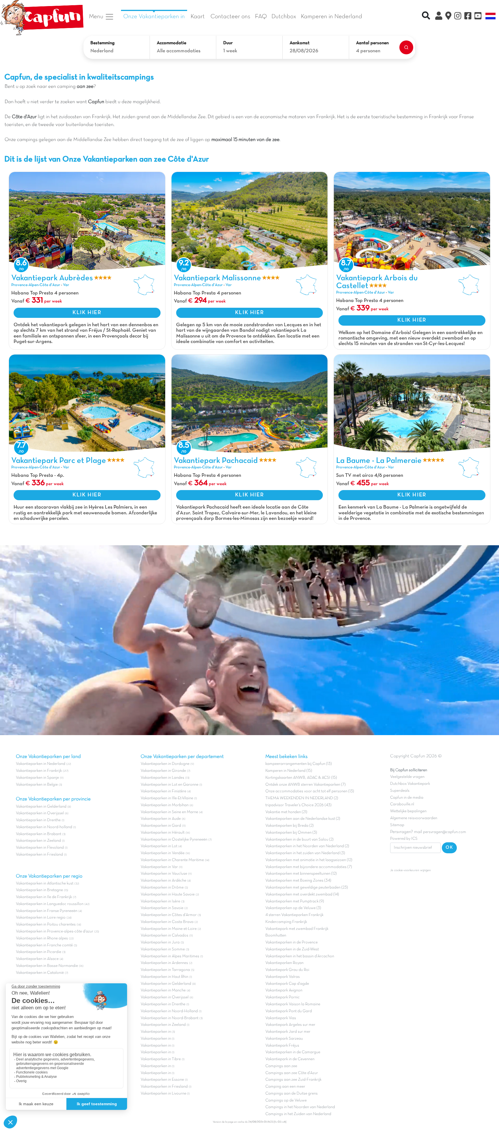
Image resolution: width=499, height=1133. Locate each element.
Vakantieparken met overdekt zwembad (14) (302, 894)
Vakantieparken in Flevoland (40, 848)
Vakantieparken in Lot (159, 846)
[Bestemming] (448, 17)
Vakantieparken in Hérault (163, 833)
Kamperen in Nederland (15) (288, 771)
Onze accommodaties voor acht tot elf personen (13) (309, 791)
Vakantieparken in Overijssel (40, 813)
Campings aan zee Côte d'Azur (291, 1073)
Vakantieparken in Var (159, 867)
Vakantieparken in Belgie (37, 785)
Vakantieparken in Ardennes (164, 963)
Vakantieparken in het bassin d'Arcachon (299, 956)
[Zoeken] (406, 47)
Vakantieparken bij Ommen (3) (291, 833)
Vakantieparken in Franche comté (44, 945)
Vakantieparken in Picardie (38, 952)
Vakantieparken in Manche (163, 990)
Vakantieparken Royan (284, 963)
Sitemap (397, 825)
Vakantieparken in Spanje (37, 778)
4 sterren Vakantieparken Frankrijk (294, 915)
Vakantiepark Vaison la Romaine (292, 1004)
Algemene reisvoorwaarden (413, 818)
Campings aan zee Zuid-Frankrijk (293, 1080)
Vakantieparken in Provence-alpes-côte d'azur (54, 931)
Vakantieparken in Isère (160, 901)
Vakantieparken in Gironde (163, 771)
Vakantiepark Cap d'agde (287, 984)
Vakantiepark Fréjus (282, 1045)
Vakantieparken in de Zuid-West (292, 949)
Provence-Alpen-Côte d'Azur (35, 285)
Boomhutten (275, 935)
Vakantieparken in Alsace (37, 959)
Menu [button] (97, 16)
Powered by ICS (404, 839)
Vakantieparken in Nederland (40, 764)
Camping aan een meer (285, 1087)
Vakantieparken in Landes (162, 778)
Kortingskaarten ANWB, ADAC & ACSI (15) (301, 778)
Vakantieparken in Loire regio (41, 917)
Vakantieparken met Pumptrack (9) (294, 901)
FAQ (261, 16)
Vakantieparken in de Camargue (292, 1052)
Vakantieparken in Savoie (162, 908)
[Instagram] (458, 17)
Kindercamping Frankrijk (286, 922)
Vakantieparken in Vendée (163, 853)
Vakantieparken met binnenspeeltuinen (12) (301, 874)
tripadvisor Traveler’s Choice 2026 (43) (298, 805)
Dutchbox (283, 16)
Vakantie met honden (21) (286, 812)
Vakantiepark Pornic (282, 997)
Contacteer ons (230, 16)
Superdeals (399, 791)
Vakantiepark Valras (282, 977)
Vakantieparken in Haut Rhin (164, 977)
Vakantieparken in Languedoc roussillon (49, 904)
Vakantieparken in (156, 1032)
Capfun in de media (406, 798)
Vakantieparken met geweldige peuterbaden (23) (306, 887)
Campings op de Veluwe (286, 1100)
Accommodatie (171, 43)
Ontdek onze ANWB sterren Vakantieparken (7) (305, 785)
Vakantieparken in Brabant (38, 834)
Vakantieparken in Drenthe (38, 820)
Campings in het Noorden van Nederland (300, 1107)
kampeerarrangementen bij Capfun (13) (298, 764)
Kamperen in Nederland (331, 16)
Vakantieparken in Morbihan (165, 805)
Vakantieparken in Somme (163, 949)
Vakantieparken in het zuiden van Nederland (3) (305, 853)
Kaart (198, 16)
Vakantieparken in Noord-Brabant (169, 1018)
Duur (228, 43)
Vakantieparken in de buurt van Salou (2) (299, 839)
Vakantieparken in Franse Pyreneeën (46, 911)
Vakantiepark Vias (280, 1018)
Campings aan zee (281, 1066)
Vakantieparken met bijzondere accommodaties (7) (308, 867)
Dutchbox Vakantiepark (410, 784)
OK (449, 847)
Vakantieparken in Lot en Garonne (169, 785)
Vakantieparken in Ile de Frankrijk (44, 897)
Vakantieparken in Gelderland (41, 807)
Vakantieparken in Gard (161, 826)
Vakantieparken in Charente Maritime (172, 860)
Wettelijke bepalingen (408, 811)
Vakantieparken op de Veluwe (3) (293, 908)
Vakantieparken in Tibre (161, 1059)
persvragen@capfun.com (444, 832)
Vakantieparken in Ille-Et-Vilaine (167, 798)
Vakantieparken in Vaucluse (164, 874)
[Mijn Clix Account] (439, 17)
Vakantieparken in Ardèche (163, 880)
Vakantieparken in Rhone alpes (42, 938)
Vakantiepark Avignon (283, 990)
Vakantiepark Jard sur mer (287, 1032)
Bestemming (102, 43)
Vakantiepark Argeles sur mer (290, 1025)
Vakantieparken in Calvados (164, 935)
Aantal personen (372, 43)
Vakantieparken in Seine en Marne (169, 812)
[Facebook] (468, 17)
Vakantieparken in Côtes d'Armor (169, 915)
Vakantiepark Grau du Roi (287, 970)
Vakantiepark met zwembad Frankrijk (296, 929)
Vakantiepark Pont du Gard (288, 1011)
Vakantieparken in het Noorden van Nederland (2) (307, 846)
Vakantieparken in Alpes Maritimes (170, 956)
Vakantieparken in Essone (162, 1080)
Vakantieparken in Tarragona (165, 970)
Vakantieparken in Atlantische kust (44, 883)
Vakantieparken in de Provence (291, 942)
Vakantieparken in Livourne (164, 1093)
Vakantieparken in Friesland (39, 854)
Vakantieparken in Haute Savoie (168, 894)
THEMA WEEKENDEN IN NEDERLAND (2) (301, 798)
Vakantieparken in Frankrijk (39, 771)
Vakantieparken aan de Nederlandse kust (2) (302, 819)
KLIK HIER (86, 312)
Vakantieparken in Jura (160, 942)
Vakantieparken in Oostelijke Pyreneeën (174, 839)
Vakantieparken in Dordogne (165, 764)
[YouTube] (478, 17)
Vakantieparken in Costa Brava (167, 922)
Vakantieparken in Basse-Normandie (47, 966)
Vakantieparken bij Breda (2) (289, 826)
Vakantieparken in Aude (161, 819)
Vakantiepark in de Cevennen (289, 1059)
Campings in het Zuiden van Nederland (298, 1114)
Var (66, 285)
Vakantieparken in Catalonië (40, 973)
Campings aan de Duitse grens (291, 1093)
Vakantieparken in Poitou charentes (46, 924)
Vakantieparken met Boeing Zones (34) (298, 880)
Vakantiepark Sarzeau (284, 1039)
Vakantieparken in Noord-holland (44, 827)
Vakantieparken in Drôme (162, 887)
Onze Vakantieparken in (154, 16)
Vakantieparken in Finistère (163, 791)
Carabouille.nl (402, 804)
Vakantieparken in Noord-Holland (169, 1011)
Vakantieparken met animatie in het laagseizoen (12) (308, 860)
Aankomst (300, 43)
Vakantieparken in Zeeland (38, 841)
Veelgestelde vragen (407, 777)
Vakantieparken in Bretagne (39, 890)
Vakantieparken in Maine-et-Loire (169, 929)
